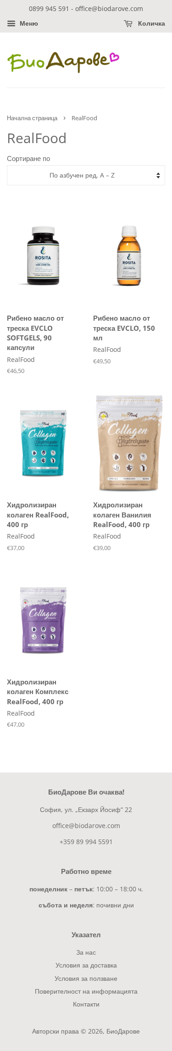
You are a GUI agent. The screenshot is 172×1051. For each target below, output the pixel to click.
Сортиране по (28, 158)
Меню (28, 23)
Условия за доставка (86, 965)
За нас (86, 952)
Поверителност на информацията (86, 991)
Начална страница (32, 118)
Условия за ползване (86, 978)
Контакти (86, 1004)
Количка (150, 23)
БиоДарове (123, 1031)
